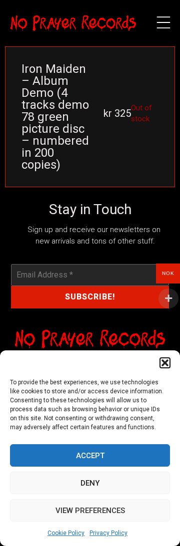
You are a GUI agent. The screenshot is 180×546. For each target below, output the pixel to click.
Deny (90, 483)
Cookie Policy (66, 533)
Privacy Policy (109, 533)
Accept (90, 455)
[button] (165, 363)
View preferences (90, 510)
